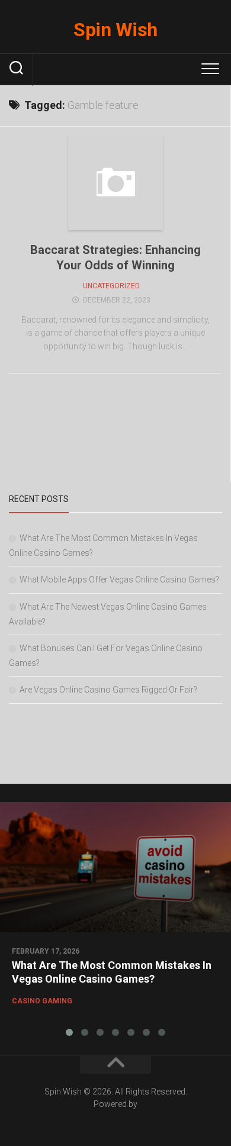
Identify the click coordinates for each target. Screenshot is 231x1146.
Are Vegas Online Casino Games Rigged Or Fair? (108, 689)
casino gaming (42, 1001)
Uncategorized (111, 286)
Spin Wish (115, 29)
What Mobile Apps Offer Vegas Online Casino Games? (119, 579)
